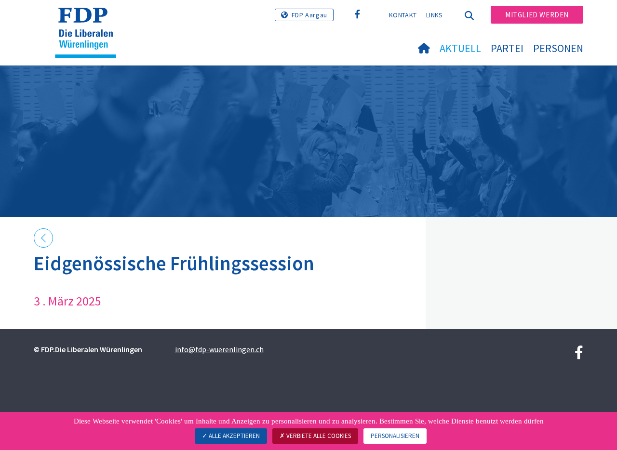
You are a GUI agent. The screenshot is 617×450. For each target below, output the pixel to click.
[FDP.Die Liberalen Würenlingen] (89, 20)
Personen (558, 48)
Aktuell (460, 48)
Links (434, 15)
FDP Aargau (309, 15)
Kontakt (402, 15)
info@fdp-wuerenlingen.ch (219, 349)
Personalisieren (395, 436)
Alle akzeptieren (233, 436)
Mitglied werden (537, 14)
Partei (507, 48)
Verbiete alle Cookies (318, 436)
